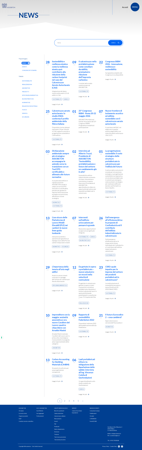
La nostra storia (23, 413)
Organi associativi (23, 416)
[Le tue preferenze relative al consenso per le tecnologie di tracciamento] (1, 337)
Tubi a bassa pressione (60, 437)
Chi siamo (21, 410)
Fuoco (24, 109)
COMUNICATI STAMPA (29, 70)
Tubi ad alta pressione (59, 439)
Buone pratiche (28, 99)
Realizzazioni (27, 84)
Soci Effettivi (39, 410)
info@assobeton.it (116, 433)
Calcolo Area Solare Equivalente (77, 411)
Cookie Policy (113, 446)
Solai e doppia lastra (59, 429)
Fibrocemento (57, 418)
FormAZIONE (93, 421)
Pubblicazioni (93, 413)
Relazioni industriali (29, 106)
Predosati (56, 426)
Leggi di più (56, 104)
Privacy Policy (105, 446)
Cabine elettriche (58, 413)
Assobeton (26, 88)
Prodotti (25, 91)
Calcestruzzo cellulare (59, 416)
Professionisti (40, 416)
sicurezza (25, 117)
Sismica (24, 113)
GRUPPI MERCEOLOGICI (61, 408)
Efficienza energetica (30, 95)
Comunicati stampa (95, 410)
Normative (26, 102)
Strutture (56, 431)
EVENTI (24, 66)
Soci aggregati (40, 413)
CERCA (113, 42)
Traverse (56, 434)
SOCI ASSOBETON (41, 408)
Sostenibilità (27, 81)
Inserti (56, 421)
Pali (55, 424)
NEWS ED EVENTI (94, 408)
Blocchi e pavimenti (59, 410)
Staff (20, 418)
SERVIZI (74, 408)
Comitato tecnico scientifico (26, 421)
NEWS (24, 63)
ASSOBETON (22, 408)
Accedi (125, 7)
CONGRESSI (93, 418)
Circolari (92, 416)
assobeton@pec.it (115, 435)
